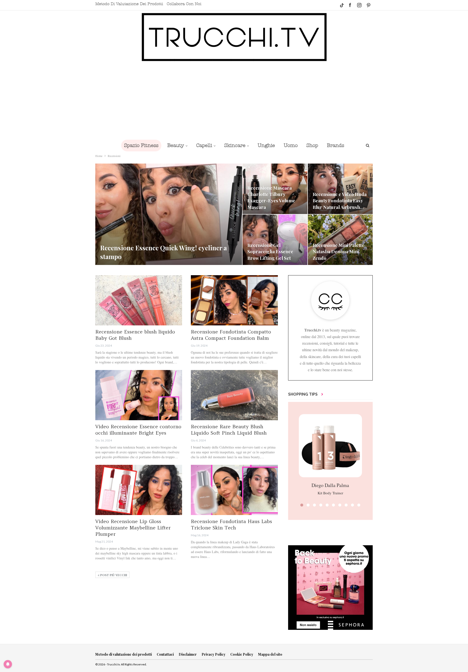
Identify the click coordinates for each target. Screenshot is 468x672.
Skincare (234, 145)
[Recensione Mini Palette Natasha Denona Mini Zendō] (340, 239)
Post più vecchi (113, 575)
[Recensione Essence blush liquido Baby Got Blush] (138, 300)
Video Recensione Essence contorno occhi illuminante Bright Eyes (138, 429)
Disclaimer (188, 654)
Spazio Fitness (141, 145)
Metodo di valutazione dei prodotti (129, 4)
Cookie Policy (241, 654)
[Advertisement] (234, 100)
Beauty (175, 145)
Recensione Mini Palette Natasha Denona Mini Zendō (338, 251)
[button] (301, 505)
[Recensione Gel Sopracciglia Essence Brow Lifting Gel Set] (275, 239)
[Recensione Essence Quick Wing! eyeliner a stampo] (169, 214)
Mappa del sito (270, 654)
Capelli (204, 145)
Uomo (291, 145)
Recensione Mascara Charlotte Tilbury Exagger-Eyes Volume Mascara (271, 197)
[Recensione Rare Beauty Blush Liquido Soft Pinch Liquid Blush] (234, 395)
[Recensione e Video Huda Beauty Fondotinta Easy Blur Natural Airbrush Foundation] (340, 188)
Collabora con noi (184, 4)
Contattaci (165, 654)
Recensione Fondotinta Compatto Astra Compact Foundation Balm (231, 335)
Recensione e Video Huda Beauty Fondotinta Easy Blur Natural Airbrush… (340, 200)
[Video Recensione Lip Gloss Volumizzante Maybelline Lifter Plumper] (138, 490)
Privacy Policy (213, 654)
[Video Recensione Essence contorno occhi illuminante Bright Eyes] (138, 395)
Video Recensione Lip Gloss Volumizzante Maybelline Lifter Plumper (133, 527)
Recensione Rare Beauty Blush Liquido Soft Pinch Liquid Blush (229, 429)
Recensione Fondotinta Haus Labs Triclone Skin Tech (231, 524)
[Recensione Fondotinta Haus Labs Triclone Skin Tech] (234, 490)
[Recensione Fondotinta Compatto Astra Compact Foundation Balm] (234, 300)
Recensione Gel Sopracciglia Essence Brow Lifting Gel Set (270, 251)
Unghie (266, 145)
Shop (312, 145)
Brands (335, 145)
